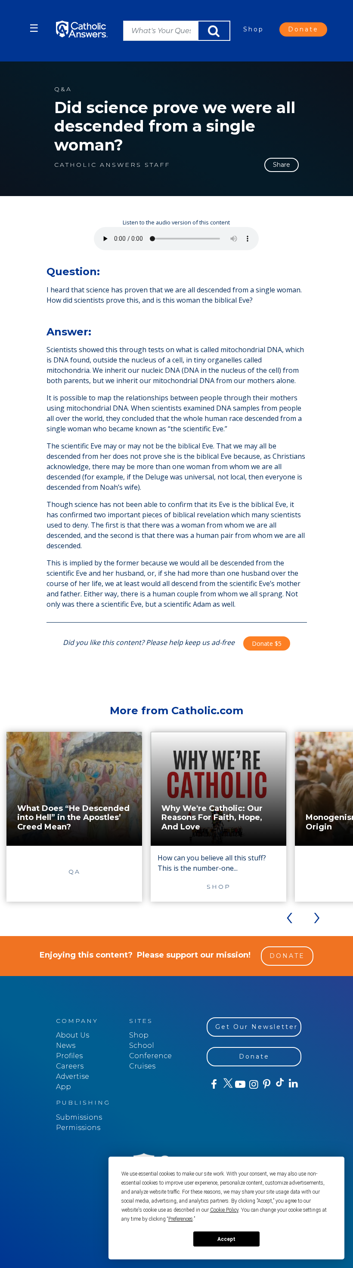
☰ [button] (34, 28)
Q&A (63, 89)
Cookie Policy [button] (224, 1210)
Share (281, 165)
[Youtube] (240, 1084)
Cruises (142, 1066)
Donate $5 (267, 643)
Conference (150, 1056)
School (141, 1045)
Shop (253, 29)
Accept (226, 1239)
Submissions (79, 1117)
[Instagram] (253, 1084)
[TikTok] (279, 1084)
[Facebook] (213, 1084)
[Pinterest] (266, 1084)
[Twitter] (226, 1084)
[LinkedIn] (293, 1084)
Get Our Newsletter (256, 1027)
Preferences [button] (180, 1219)
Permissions (78, 1128)
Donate (303, 29)
